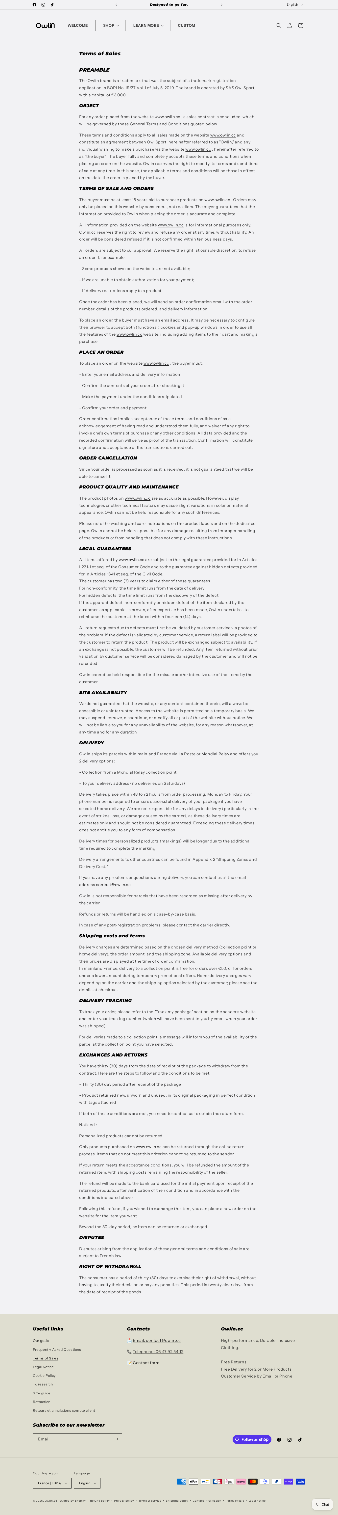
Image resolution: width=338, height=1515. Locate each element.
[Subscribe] (116, 1439)
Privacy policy (124, 1500)
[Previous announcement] (116, 4)
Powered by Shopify (72, 1500)
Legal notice (257, 1500)
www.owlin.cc (167, 116)
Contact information (207, 1500)
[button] (110, 25)
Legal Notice (43, 1367)
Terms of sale (235, 1500)
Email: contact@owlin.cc (157, 1340)
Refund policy (100, 1500)
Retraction (41, 1402)
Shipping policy (177, 1500)
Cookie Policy (44, 1375)
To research (43, 1384)
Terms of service (150, 1500)
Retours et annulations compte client (64, 1410)
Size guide (41, 1393)
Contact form (146, 1362)
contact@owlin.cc (113, 884)
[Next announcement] (221, 4)
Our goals (41, 1340)
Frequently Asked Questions (57, 1349)
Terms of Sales (45, 1358)
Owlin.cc (51, 1500)
